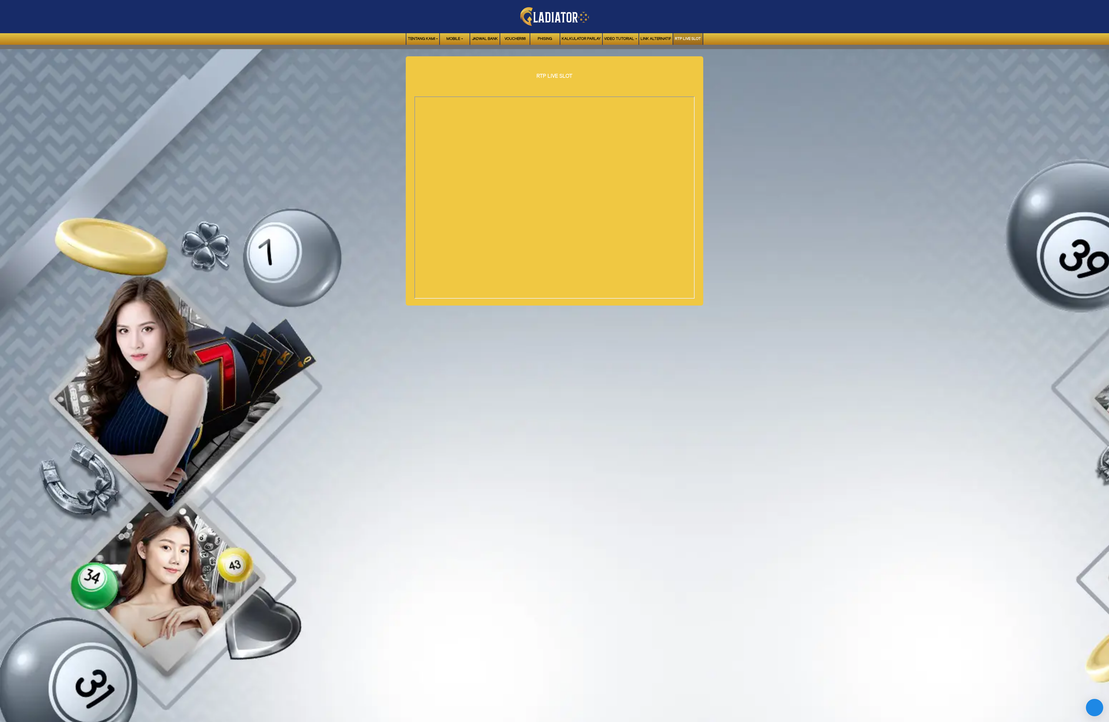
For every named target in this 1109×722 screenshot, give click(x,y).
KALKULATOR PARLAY (581, 39)
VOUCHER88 (515, 39)
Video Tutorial (619, 39)
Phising (545, 39)
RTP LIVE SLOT (688, 39)
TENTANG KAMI (421, 39)
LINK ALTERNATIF (656, 39)
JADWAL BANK (485, 39)
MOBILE (453, 39)
